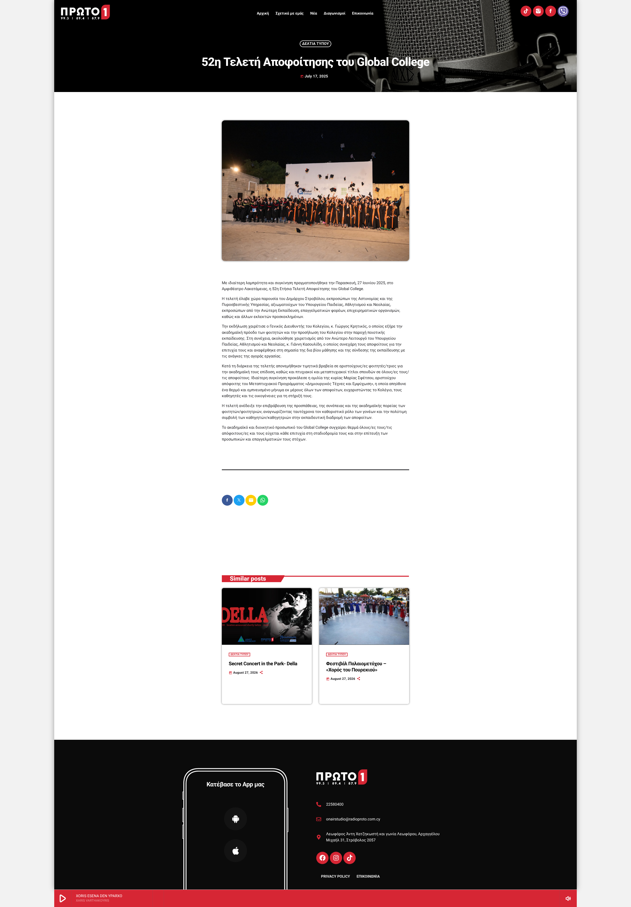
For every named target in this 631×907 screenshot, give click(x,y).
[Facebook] (550, 11)
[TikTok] (526, 11)
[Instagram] (538, 11)
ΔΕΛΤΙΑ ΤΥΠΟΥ (315, 43)
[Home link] (85, 12)
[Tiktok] (349, 858)
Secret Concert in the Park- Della (263, 663)
